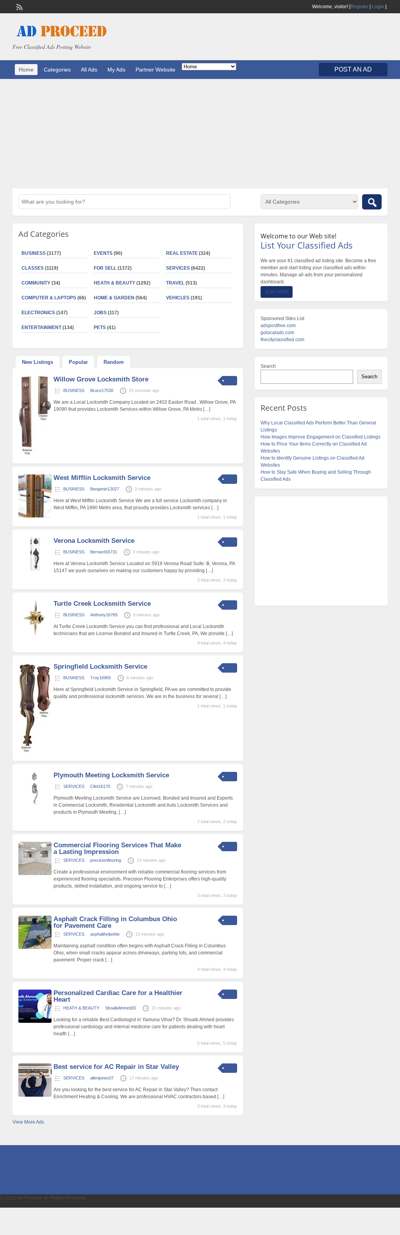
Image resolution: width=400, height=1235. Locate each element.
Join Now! (276, 292)
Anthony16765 (104, 614)
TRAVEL (175, 283)
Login (378, 6)
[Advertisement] (200, 134)
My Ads (116, 69)
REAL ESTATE (182, 253)
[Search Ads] (372, 201)
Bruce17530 (101, 390)
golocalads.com (277, 332)
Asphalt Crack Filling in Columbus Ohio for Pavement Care (115, 922)
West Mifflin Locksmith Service (102, 477)
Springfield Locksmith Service (100, 666)
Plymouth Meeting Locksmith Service (111, 775)
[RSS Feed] (19, 6)
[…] (206, 409)
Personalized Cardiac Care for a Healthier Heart (118, 996)
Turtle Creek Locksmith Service (102, 603)
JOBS (100, 312)
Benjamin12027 (104, 489)
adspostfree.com (278, 325)
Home (26, 69)
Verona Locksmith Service (94, 540)
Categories (57, 69)
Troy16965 (100, 677)
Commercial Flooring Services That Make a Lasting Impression (117, 848)
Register (359, 6)
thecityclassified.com (282, 339)
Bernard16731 (103, 551)
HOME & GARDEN (114, 298)
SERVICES (178, 268)
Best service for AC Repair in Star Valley (116, 1066)
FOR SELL (105, 268)
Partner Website (155, 69)
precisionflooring (105, 860)
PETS (100, 327)
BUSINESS (73, 390)
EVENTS (103, 253)
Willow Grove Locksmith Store (101, 379)
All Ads (89, 69)
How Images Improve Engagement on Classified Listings (320, 437)
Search (268, 366)
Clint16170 (100, 786)
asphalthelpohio (105, 934)
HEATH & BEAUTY (114, 283)
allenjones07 (102, 1078)
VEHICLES (177, 298)
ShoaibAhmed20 (120, 1008)
